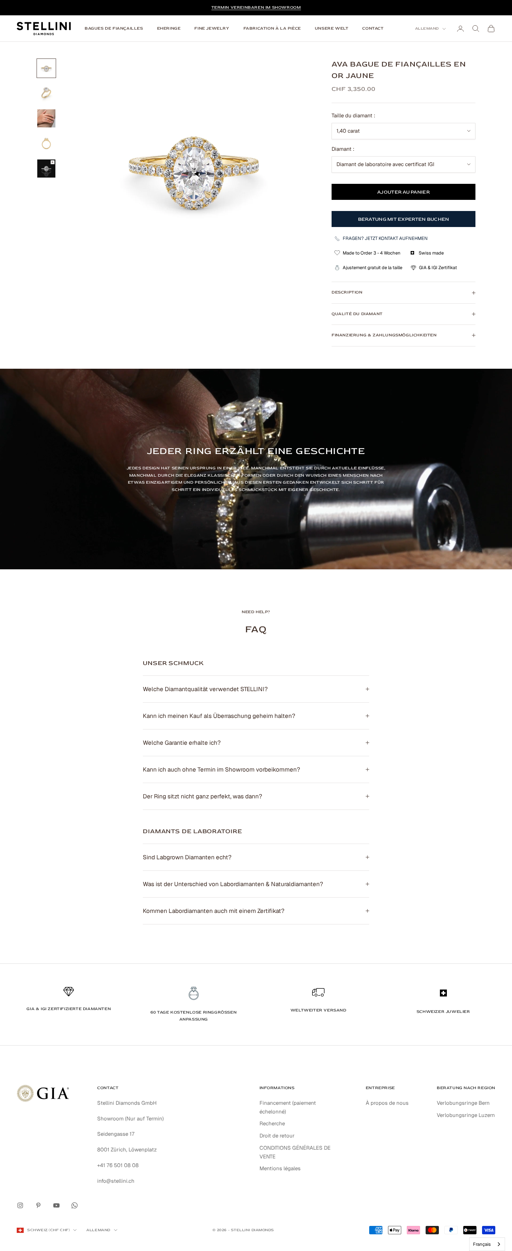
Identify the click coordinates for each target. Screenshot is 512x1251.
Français (482, 1244)
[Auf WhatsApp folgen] (74, 1205)
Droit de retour (277, 1135)
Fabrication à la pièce (272, 28)
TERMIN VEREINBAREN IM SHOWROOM (256, 7)
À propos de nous (387, 1103)
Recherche (272, 1123)
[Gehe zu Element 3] (46, 118)
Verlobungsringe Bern (463, 1103)
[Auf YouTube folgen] (56, 1205)
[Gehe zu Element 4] (46, 143)
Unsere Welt (332, 28)
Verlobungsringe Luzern (466, 1115)
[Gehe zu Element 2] (46, 93)
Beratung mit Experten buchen (403, 219)
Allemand (427, 28)
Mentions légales (280, 1168)
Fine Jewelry (211, 28)
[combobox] (487, 1244)
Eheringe (169, 28)
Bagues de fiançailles (114, 28)
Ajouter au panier (403, 192)
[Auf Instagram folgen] (20, 1205)
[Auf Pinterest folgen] (38, 1205)
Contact (372, 28)
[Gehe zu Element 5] (46, 168)
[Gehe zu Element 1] (46, 68)
